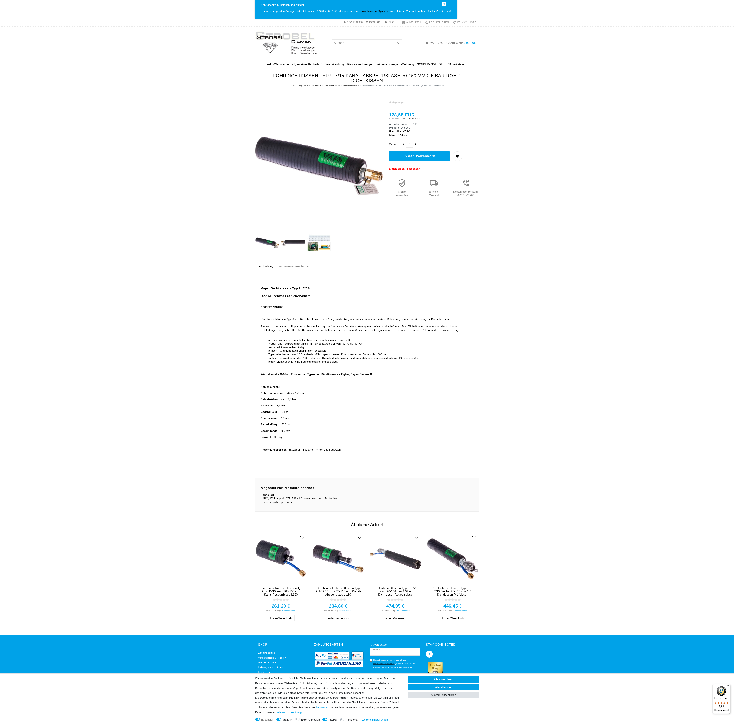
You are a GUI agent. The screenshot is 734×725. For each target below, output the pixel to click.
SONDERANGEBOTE (430, 64)
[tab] (265, 266)
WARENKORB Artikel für (452, 42)
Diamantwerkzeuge (359, 64)
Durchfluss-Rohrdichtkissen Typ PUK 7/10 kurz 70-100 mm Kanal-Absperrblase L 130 (338, 591)
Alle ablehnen (443, 687)
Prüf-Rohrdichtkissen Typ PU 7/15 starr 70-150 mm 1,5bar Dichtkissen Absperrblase (395, 591)
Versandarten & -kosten (272, 658)
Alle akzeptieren (443, 679)
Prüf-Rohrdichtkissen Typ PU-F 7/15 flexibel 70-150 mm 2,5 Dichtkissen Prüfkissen (453, 591)
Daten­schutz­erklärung (289, 712)
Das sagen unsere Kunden (293, 266)
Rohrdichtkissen (332, 86)
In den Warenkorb (419, 156)
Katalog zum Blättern (270, 667)
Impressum (264, 672)
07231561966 (354, 22)
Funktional (352, 719)
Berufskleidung (334, 64)
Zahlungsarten (266, 653)
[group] (280, 558)
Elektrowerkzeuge (386, 64)
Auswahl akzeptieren (443, 694)
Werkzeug (407, 64)
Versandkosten (413, 118)
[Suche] (398, 43)
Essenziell (267, 719)
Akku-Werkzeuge (278, 64)
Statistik (287, 719)
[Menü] (728, 686)
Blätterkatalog (456, 64)
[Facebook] (429, 654)
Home (293, 86)
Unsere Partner (267, 662)
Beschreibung (265, 266)
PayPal (333, 719)
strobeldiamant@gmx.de (374, 11)
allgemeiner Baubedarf (307, 64)
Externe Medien (310, 719)
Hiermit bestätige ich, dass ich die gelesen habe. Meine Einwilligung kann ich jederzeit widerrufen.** (394, 663)
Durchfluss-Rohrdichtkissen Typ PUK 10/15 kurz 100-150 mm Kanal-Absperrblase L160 (280, 591)
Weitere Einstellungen (375, 719)
